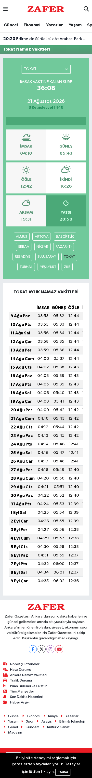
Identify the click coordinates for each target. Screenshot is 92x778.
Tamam (63, 772)
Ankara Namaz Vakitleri (28, 675)
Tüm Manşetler (22, 691)
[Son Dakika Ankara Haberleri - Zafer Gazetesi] (45, 9)
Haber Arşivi (19, 702)
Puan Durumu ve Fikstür (28, 686)
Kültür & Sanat (58, 727)
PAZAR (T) (64, 246)
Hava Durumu (20, 669)
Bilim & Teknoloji (72, 721)
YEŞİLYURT (48, 267)
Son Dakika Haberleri (26, 697)
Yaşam (75, 25)
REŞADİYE (22, 256)
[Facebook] (33, 649)
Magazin (15, 732)
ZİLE (67, 267)
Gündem (32, 727)
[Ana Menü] (5, 9)
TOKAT (69, 256)
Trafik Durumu (21, 680)
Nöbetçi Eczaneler (24, 664)
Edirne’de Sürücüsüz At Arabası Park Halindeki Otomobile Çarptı (46, 39)
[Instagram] (50, 649)
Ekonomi (32, 25)
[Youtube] (59, 649)
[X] (42, 649)
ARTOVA (42, 236)
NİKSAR (42, 246)
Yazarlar (54, 25)
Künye (53, 716)
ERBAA (23, 246)
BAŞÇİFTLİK (65, 236)
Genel (13, 727)
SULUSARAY (47, 256)
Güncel (11, 25)
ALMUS (21, 236)
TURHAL (26, 267)
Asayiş (46, 721)
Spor (30, 721)
